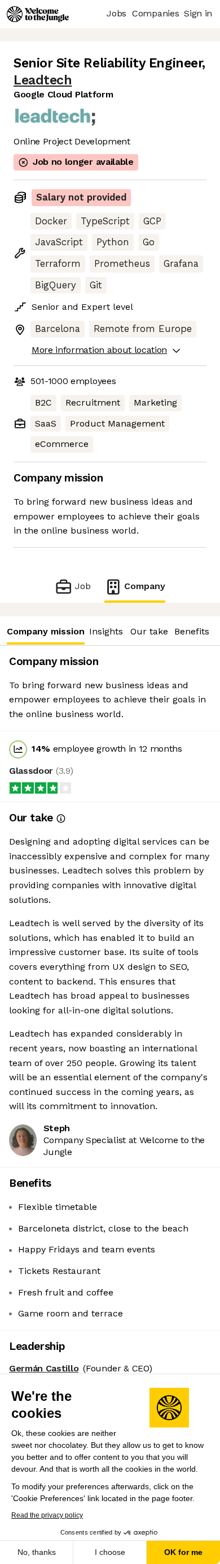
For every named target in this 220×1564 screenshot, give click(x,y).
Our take (149, 631)
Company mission (46, 631)
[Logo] (38, 14)
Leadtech (43, 80)
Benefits (191, 631)
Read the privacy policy (47, 1515)
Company (144, 586)
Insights (106, 631)
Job (82, 586)
